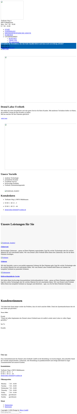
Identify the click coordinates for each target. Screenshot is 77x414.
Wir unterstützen (14, 42)
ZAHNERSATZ (10, 31)
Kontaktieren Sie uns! (8, 48)
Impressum (8, 407)
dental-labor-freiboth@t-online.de (15, 210)
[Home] (5, 49)
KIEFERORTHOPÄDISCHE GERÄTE (18, 33)
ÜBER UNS (13, 40)
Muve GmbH (24, 410)
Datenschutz (9, 405)
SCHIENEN (9, 35)
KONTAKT (13, 38)
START (7, 29)
